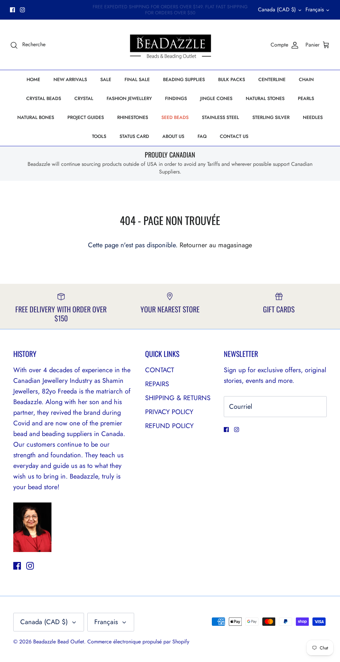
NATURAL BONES (35, 117)
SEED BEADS (175, 117)
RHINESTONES (132, 117)
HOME (33, 79)
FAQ (202, 136)
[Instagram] (22, 9)
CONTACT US (234, 136)
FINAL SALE (137, 79)
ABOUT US (173, 136)
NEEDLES (313, 117)
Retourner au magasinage (216, 245)
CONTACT (159, 370)
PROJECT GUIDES (85, 117)
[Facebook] (12, 9)
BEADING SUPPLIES (184, 79)
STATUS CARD (134, 136)
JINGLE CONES (216, 98)
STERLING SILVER (271, 117)
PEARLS (306, 98)
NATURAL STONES (265, 98)
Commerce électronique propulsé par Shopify (138, 641)
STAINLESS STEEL (220, 117)
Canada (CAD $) (277, 9)
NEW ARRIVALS (70, 79)
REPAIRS (157, 384)
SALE (105, 79)
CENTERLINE (272, 79)
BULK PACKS (231, 79)
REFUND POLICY (169, 426)
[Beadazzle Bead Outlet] (170, 44)
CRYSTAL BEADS (43, 98)
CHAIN (306, 79)
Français (314, 9)
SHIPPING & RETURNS (178, 398)
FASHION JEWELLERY (129, 98)
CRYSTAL (83, 98)
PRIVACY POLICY (169, 412)
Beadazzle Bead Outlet (58, 641)
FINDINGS (176, 98)
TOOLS (99, 136)
